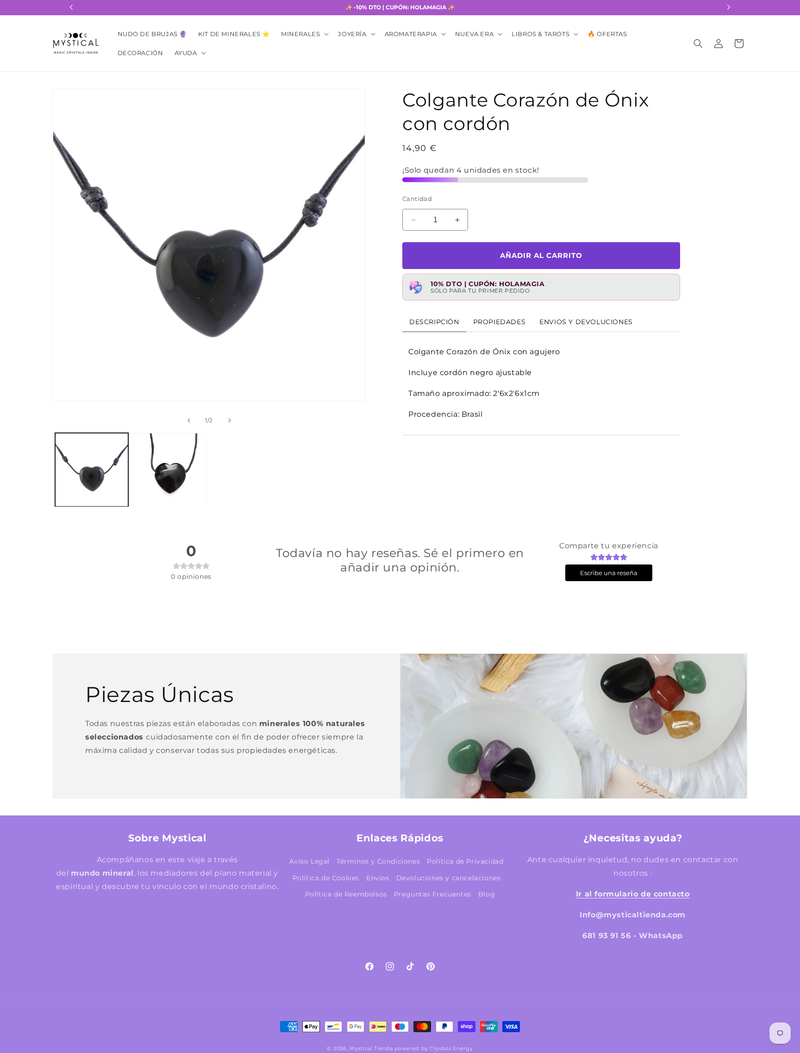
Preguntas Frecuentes (432, 894)
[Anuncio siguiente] (728, 7)
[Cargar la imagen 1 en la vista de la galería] (91, 469)
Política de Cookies (326, 877)
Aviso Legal (309, 861)
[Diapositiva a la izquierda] (68, 260)
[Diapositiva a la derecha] (349, 260)
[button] (303, 34)
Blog (486, 894)
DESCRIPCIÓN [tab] (434, 322)
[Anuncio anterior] (71, 7)
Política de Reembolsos (346, 894)
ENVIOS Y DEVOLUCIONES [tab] (586, 322)
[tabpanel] (541, 383)
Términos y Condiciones (378, 861)
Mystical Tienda (371, 1048)
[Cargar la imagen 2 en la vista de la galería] (169, 469)
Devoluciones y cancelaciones (448, 877)
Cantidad (417, 198)
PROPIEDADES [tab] (499, 322)
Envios (377, 877)
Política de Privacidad (465, 861)
